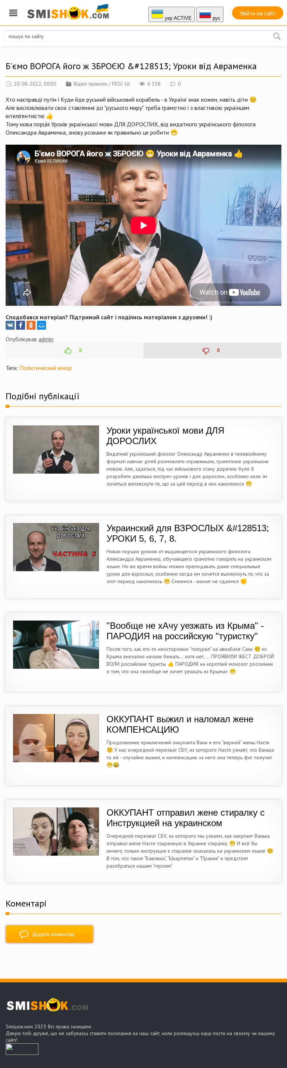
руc (215, 18)
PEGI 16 (121, 83)
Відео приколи (90, 83)
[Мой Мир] (41, 325)
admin (45, 339)
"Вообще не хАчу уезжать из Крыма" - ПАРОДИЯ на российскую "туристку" (185, 631)
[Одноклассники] (31, 325)
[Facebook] (20, 325)
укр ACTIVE (177, 18)
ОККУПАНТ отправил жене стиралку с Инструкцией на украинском (186, 817)
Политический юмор (45, 368)
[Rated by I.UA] (22, 1052)
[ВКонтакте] (10, 325)
